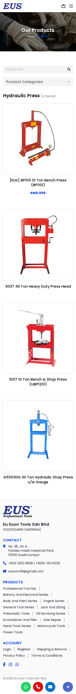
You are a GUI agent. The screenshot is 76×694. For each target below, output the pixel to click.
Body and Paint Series (20, 601)
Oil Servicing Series (50, 613)
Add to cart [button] (51, 167)
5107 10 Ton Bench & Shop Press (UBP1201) (38, 381)
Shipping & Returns (52, 649)
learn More (24, 167)
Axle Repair (52, 619)
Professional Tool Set (19, 588)
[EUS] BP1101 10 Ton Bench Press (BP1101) (38, 182)
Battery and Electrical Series (25, 594)
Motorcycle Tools (51, 626)
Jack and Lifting (52, 607)
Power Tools (12, 632)
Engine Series (54, 601)
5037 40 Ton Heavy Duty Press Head (38, 286)
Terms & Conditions (46, 655)
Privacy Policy (14, 655)
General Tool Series (18, 607)
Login (7, 649)
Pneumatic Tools (16, 613)
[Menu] (71, 6)
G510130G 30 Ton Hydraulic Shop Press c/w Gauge (38, 479)
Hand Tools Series (17, 626)
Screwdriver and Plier (20, 619)
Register (24, 649)
